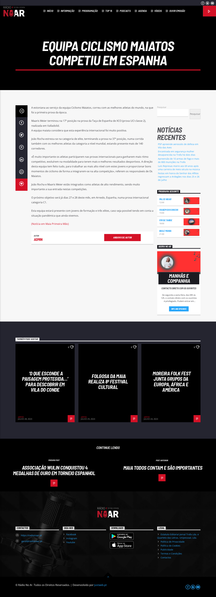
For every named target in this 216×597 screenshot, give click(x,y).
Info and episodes (178, 309)
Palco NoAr (165, 199)
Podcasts (125, 10)
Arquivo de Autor (122, 237)
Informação (67, 10)
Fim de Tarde (165, 220)
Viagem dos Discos (168, 209)
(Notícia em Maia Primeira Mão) (50, 224)
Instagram (71, 538)
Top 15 (108, 10)
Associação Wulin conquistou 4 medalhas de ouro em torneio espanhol (54, 470)
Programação (90, 10)
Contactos (166, 557)
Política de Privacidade (173, 541)
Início (50, 10)
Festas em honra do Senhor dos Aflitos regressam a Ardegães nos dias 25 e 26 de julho (178, 176)
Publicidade (167, 549)
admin (38, 239)
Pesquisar (161, 107)
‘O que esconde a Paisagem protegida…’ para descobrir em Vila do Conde (45, 381)
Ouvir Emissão (177, 10)
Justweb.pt (100, 585)
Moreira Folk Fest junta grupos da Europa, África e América (172, 381)
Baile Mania (165, 230)
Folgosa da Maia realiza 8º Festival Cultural (108, 381)
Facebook (71, 534)
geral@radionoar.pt (31, 541)
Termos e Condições (171, 553)
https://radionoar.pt (31, 535)
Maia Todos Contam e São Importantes (162, 468)
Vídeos (158, 10)
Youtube (70, 542)
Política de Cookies (170, 545)
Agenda (142, 10)
